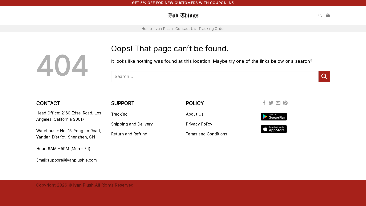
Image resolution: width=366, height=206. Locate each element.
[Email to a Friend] (278, 103)
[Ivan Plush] (183, 15)
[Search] (320, 15)
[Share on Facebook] (264, 103)
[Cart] (328, 15)
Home (146, 28)
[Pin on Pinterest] (285, 103)
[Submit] (324, 76)
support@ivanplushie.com (72, 160)
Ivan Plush (163, 28)
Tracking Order (211, 28)
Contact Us (185, 28)
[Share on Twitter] (271, 103)
